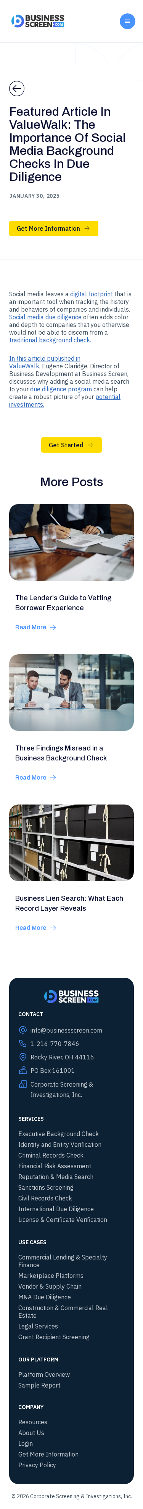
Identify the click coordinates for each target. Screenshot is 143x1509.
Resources (32, 1422)
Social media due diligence (46, 317)
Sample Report (39, 1385)
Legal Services (38, 1326)
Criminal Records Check (51, 1155)
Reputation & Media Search (55, 1177)
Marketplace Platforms (51, 1275)
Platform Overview (44, 1374)
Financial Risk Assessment (54, 1166)
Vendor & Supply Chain (50, 1286)
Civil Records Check (45, 1198)
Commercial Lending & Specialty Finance (62, 1261)
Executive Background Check (58, 1134)
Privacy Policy (37, 1465)
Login (25, 1443)
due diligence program (60, 389)
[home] (36, 21)
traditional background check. (50, 340)
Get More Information (48, 1454)
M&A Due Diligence (44, 1297)
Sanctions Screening (46, 1187)
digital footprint (91, 294)
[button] (127, 21)
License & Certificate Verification (62, 1219)
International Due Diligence (56, 1209)
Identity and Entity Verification (59, 1144)
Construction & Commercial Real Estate (63, 1311)
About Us (31, 1433)
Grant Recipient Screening (54, 1337)
